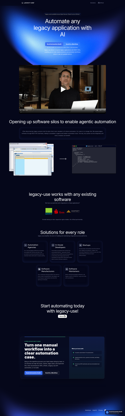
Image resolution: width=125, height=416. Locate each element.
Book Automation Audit (54, 44)
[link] (102, 3)
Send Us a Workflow (72, 44)
